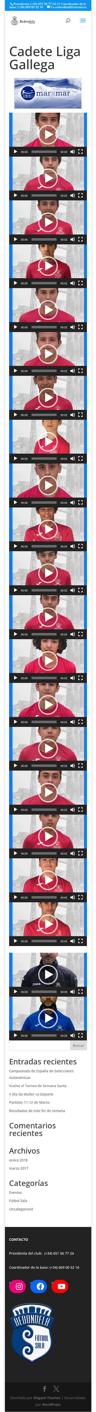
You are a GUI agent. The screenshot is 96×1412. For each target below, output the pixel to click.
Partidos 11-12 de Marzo (29, 1102)
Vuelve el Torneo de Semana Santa (37, 1085)
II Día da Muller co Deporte (31, 1094)
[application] (48, 135)
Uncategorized (21, 1209)
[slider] (44, 151)
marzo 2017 (18, 1168)
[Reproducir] (15, 151)
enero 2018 (18, 1160)
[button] (48, 135)
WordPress (51, 1404)
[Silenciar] (72, 151)
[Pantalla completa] (80, 151)
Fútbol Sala (18, 1200)
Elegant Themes (46, 1397)
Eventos (15, 1192)
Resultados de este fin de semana (37, 1110)
